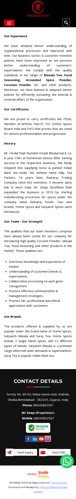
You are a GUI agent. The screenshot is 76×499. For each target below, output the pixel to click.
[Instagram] (48, 441)
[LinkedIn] (35, 441)
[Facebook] (28, 441)
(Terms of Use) (59, 482)
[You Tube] (41, 441)
